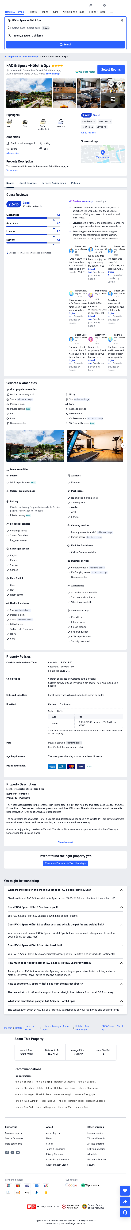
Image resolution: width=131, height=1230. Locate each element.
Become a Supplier (96, 1159)
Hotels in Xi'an (65, 1107)
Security (91, 1165)
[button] (97, 5)
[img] (29, 93)
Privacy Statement (55, 1154)
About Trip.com (53, 1133)
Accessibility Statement (57, 1159)
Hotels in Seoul (43, 1094)
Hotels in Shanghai (24, 1081)
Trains (45, 12)
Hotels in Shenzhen (24, 1088)
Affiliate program (95, 1143)
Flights (33, 12)
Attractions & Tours (73, 12)
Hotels (18, 1028)
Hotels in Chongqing (87, 1088)
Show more (12, 170)
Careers (49, 1143)
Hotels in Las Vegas (24, 1094)
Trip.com (8, 1028)
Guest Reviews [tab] (28, 183)
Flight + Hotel (97, 12)
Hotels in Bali (81, 1107)
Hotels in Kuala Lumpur (26, 1101)
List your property (96, 1149)
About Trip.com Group (57, 1165)
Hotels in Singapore (95, 1101)
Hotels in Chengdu (63, 1094)
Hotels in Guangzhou (64, 1081)
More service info (13, 1143)
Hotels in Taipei (76, 1101)
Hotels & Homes (14, 12)
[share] (125, 1201)
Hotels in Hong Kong (64, 1088)
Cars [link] (55, 12)
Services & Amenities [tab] (54, 183)
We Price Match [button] (87, 72)
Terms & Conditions (55, 1149)
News (49, 1138)
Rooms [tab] (10, 183)
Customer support (14, 1133)
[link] (90, 5)
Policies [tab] (75, 183)
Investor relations (95, 1133)
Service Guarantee (14, 1138)
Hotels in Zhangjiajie (85, 1094)
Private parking (17, 409)
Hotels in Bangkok (86, 1081)
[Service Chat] (125, 1212)
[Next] (123, 445)
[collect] (125, 1191)
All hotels (91, 1154)
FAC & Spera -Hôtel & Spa (28, 65)
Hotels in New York (24, 1107)
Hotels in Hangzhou (45, 1107)
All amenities (12, 153)
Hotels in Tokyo (44, 1088)
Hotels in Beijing (44, 1081)
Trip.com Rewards (96, 1138)
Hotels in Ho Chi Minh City (53, 1101)
